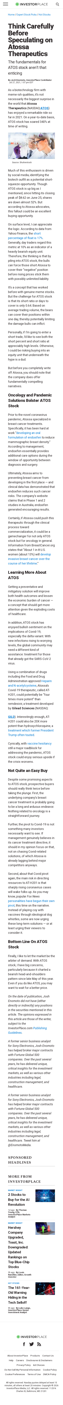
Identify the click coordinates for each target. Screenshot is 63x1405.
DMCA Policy (49, 1374)
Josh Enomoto (18, 80)
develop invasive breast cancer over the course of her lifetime (29, 559)
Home (11, 14)
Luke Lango (24, 1308)
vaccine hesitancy (39, 743)
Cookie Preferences (15, 1374)
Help (11, 1360)
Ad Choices (39, 1365)
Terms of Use (34, 1374)
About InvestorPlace (17, 1355)
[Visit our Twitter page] (31, 1344)
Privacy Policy (24, 1365)
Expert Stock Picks (27, 14)
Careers (20, 1360)
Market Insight (15, 1190)
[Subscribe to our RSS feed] (39, 1344)
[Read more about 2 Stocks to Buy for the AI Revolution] (45, 1195)
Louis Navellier (16, 1273)
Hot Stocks (45, 14)
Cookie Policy (50, 1369)
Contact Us (48, 1355)
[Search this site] (57, 4)
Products (35, 1355)
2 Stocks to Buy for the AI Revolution (18, 1200)
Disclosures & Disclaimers (39, 1360)
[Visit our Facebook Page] (24, 1344)
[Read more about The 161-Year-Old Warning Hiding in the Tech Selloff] (45, 1288)
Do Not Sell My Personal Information (22, 1369)
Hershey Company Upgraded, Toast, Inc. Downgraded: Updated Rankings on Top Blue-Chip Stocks (19, 1247)
